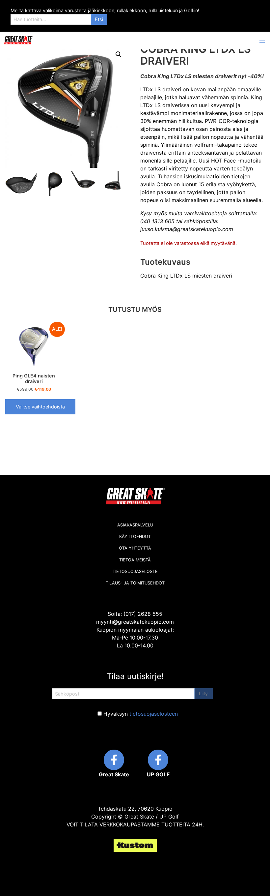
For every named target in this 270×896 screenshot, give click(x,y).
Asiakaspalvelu (135, 525)
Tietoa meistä (135, 559)
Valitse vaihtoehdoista (40, 406)
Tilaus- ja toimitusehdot (135, 583)
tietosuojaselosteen (153, 713)
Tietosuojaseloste (135, 571)
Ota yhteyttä (135, 548)
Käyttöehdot (135, 536)
